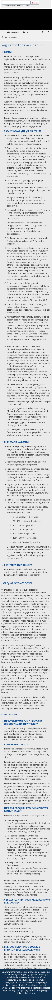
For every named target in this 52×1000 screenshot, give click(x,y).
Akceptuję (26, 997)
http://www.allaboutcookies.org (18, 931)
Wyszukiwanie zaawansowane (17, 5)
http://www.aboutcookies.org (17, 928)
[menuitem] (13, 32)
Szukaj (35, 3)
